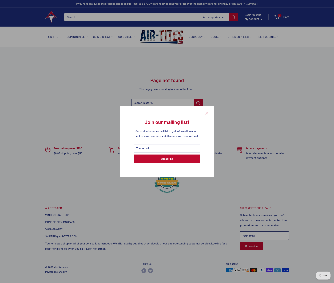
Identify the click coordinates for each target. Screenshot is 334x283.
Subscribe (167, 158)
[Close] (207, 113)
